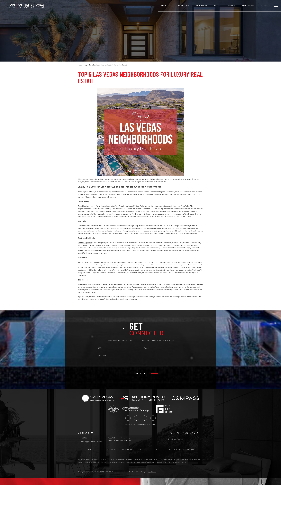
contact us (194, 194)
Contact (231, 5)
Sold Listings (248, 5)
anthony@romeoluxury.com (91, 442)
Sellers (264, 5)
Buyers (217, 5)
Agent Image (152, 472)
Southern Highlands (85, 243)
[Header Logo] (26, 6)
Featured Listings (181, 5)
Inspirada (142, 226)
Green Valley (140, 206)
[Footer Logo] (143, 398)
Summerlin (150, 262)
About (164, 5)
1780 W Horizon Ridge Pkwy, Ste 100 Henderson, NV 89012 (119, 439)
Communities (201, 5)
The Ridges (82, 284)
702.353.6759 (86, 438)
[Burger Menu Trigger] (276, 6)
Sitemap (126, 472)
